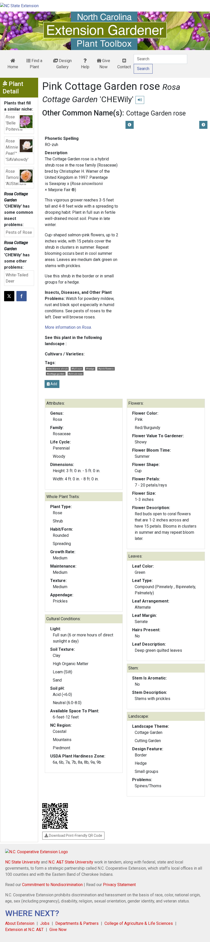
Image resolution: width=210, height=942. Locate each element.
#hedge (90, 368)
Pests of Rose (19, 232)
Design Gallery (64, 63)
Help (85, 66)
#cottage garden (56, 373)
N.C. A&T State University (70, 862)
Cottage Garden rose (156, 113)
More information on (68, 327)
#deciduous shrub (57, 368)
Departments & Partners (77, 923)
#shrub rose (75, 373)
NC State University (22, 862)
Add (53, 384)
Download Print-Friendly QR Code (75, 835)
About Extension (19, 923)
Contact (124, 66)
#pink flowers (106, 368)
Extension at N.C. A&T (24, 929)
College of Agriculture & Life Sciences (138, 923)
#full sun (76, 368)
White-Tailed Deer (17, 278)
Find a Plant (36, 63)
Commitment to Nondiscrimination (52, 884)
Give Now (104, 63)
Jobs (44, 923)
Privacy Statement (119, 884)
